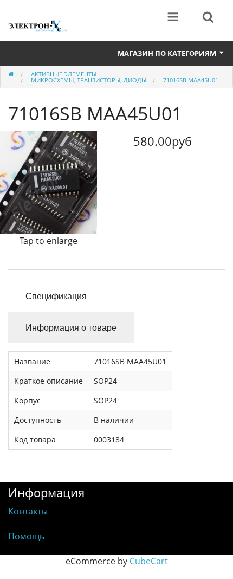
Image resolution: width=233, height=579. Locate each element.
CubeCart (149, 561)
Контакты (28, 511)
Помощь (26, 536)
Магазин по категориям (168, 53)
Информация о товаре (70, 327)
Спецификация (56, 296)
